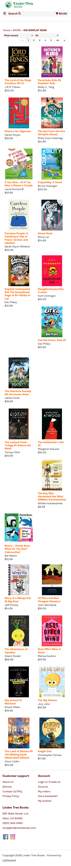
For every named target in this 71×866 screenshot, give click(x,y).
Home (6, 30)
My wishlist (44, 801)
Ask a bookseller (48, 796)
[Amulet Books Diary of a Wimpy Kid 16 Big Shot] (19, 579)
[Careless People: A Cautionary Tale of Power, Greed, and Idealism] (19, 215)
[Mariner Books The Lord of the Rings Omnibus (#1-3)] (19, 61)
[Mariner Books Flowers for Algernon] (19, 113)
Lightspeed (9, 860)
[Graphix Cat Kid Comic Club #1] (52, 321)
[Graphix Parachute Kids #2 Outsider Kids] (52, 61)
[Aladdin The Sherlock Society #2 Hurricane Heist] (19, 372)
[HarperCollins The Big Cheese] (52, 682)
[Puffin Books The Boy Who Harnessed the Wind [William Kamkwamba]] (52, 475)
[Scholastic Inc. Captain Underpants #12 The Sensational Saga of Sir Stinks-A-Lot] (19, 270)
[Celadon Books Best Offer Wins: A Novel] (52, 630)
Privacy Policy (10, 796)
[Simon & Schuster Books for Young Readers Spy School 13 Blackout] (19, 682)
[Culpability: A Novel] (52, 164)
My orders (44, 791)
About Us (8, 782)
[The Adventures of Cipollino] (19, 630)
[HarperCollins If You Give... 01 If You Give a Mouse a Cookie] (19, 164)
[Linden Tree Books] (19, 6)
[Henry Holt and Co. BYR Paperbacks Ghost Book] (52, 215)
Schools (7, 787)
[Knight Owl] (52, 733)
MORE (17, 30)
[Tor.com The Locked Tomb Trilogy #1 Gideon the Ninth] (19, 424)
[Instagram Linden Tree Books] (12, 836)
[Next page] (64, 40)
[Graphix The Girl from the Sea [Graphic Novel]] (52, 113)
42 (57, 40)
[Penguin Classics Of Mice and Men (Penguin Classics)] (52, 579)
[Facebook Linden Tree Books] (5, 836)
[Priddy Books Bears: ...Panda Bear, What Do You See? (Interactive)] (19, 527)
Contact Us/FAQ (12, 791)
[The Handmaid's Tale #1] (52, 424)
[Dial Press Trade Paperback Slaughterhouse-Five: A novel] (52, 270)
